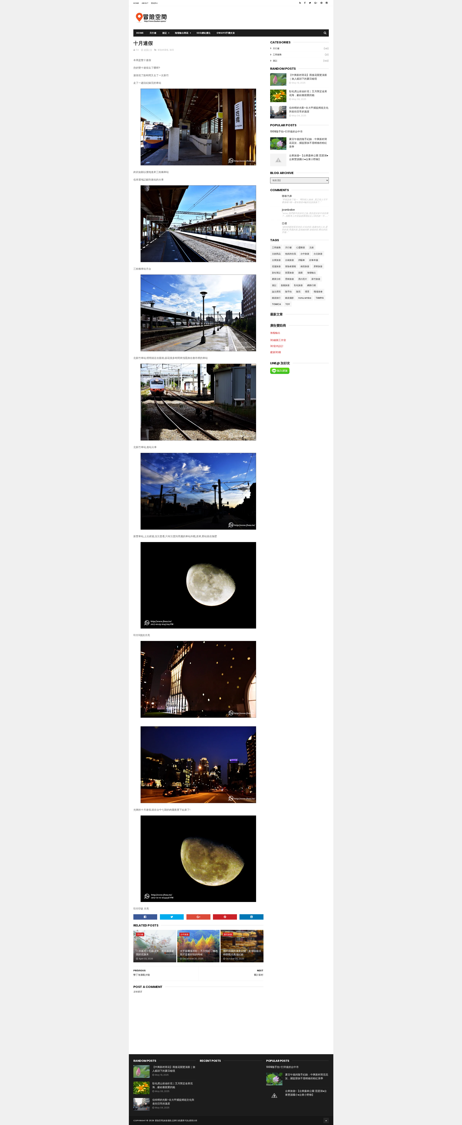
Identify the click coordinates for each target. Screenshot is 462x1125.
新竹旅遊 (228, 934)
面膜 (300, 272)
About (145, 3)
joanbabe (288, 209)
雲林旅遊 (289, 278)
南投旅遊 (304, 266)
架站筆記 (276, 272)
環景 (307, 291)
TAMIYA (320, 297)
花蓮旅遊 (276, 266)
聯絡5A (154, 3)
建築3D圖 (275, 352)
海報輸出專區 (181, 32)
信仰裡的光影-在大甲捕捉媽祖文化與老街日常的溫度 (308, 109)
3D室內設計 (277, 346)
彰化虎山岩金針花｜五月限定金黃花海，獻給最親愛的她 (308, 93)
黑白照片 (302, 278)
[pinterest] (321, 3)
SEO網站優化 (204, 32)
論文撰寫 (276, 291)
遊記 (164, 32)
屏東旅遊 (318, 266)
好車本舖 (313, 260)
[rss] (300, 3)
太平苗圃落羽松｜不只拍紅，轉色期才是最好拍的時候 (199, 952)
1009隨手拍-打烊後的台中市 (286, 131)
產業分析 (276, 278)
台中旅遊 (184, 934)
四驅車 (301, 260)
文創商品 (276, 253)
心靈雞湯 (300, 247)
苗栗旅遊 (289, 272)
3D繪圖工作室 (278, 340)
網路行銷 (311, 285)
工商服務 (277, 54)
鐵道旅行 (276, 297)
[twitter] (310, 3)
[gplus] (315, 3)
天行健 (153, 32)
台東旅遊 (276, 260)
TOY (287, 304)
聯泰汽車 (287, 196)
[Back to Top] (326, 1120)
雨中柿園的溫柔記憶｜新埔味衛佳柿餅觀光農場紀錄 (242, 952)
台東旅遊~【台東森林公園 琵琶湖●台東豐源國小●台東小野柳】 (308, 157)
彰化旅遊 (298, 285)
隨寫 (172, 49)
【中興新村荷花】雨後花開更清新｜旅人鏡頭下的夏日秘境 (308, 77)
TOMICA (276, 304)
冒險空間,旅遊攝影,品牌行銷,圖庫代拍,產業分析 (176, 1120)
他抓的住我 (290, 253)
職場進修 (318, 291)
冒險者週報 (163, 49)
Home (136, 3)
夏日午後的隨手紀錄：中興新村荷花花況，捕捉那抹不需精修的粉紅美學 (308, 142)
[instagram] (326, 3)
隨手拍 (288, 291)
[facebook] (305, 3)
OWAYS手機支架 (226, 32)
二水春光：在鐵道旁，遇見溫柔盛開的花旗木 (155, 952)
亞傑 (284, 223)
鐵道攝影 (289, 297)
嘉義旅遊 (285, 285)
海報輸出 (311, 272)
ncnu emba (304, 297)
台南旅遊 (289, 260)
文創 (311, 247)
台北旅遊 (318, 253)
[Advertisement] (263, 18)
